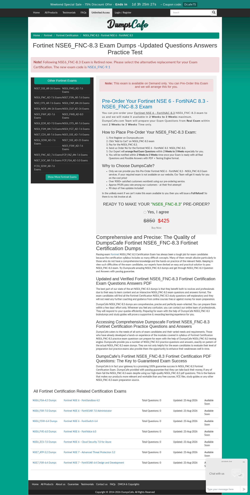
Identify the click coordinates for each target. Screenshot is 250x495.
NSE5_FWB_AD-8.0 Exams (72, 116)
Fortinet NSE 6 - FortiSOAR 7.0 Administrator (88, 411)
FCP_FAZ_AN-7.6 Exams (75, 155)
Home (36, 13)
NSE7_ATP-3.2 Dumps (44, 452)
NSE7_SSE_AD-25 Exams (75, 140)
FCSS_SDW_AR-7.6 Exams (44, 168)
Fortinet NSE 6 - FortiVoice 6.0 (80, 432)
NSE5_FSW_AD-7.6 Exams (72, 148)
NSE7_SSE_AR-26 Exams (47, 88)
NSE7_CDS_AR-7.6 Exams (48, 135)
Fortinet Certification (67, 35)
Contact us (101, 484)
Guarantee (73, 484)
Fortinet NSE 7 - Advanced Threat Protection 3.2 (89, 452)
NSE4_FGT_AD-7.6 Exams (76, 129)
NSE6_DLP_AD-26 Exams (75, 109)
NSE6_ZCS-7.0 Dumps (44, 442)
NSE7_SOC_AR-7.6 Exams (48, 160)
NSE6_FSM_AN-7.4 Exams (48, 129)
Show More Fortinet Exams (62, 177)
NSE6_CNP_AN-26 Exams (75, 103)
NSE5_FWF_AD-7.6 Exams (44, 116)
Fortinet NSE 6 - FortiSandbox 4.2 (82, 400)
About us (60, 484)
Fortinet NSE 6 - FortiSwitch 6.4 (81, 421)
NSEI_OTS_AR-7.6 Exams (47, 103)
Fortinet (48, 35)
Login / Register (123, 13)
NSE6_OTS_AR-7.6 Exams (75, 123)
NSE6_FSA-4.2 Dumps (44, 400)
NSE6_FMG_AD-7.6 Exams (72, 90)
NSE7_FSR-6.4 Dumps (44, 463)
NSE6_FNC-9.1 (99, 67)
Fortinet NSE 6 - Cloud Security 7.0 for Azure (87, 442)
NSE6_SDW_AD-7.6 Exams (44, 142)
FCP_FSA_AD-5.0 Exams (75, 160)
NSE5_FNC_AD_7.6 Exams (48, 155)
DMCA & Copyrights (128, 484)
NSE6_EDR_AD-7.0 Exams (48, 123)
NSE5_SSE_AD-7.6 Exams (75, 135)
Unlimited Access (100, 13)
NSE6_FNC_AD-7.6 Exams (48, 97)
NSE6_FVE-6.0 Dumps (44, 432)
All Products (51, 13)
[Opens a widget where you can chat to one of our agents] (227, 475)
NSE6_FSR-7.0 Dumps (44, 411)
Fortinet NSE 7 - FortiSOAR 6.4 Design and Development (94, 463)
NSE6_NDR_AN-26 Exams (48, 109)
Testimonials (69, 13)
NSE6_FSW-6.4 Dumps (45, 421)
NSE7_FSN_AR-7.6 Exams (75, 97)
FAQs (83, 13)
